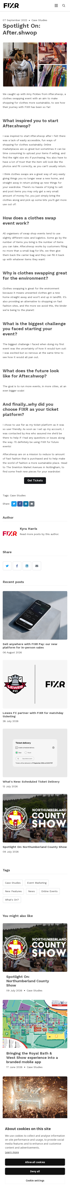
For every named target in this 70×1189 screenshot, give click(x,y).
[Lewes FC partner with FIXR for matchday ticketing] (35, 684)
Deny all (35, 1171)
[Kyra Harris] (10, 534)
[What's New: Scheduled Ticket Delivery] (35, 753)
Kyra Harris (28, 528)
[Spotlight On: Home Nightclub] (35, 1100)
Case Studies (39, 20)
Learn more (12, 1152)
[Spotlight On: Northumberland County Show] (35, 818)
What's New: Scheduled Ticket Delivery (31, 781)
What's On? (12, 899)
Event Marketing (36, 882)
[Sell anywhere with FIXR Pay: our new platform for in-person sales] (35, 615)
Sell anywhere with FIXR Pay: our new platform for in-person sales (30, 645)
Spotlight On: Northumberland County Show (35, 847)
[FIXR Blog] (15, 5)
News (31, 891)
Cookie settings (35, 1180)
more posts (34, 534)
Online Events (49, 891)
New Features (13, 891)
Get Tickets (35, 480)
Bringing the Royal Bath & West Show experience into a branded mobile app (32, 1057)
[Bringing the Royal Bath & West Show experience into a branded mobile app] (35, 1024)
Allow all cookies (35, 1162)
